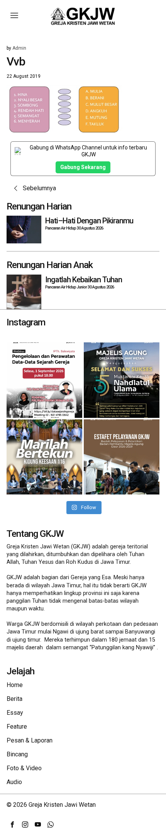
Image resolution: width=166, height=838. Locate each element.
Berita (14, 698)
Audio (14, 782)
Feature (17, 726)
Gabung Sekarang (83, 167)
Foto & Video (24, 768)
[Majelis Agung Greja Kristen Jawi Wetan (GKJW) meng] (121, 380)
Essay (15, 712)
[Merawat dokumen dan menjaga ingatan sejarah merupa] (44, 380)
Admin (19, 48)
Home (15, 685)
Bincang (17, 754)
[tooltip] (12, 824)
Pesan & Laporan (30, 740)
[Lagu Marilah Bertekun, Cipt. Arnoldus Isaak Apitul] (44, 457)
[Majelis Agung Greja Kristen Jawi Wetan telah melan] (121, 457)
